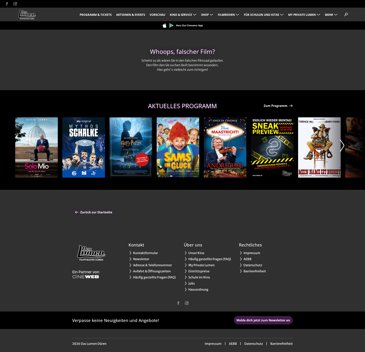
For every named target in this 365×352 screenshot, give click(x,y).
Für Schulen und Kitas (261, 15)
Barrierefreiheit (281, 344)
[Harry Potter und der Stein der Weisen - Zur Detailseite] (131, 147)
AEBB (233, 344)
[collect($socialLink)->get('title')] (7, 4)
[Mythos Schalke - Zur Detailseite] (83, 147)
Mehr (329, 15)
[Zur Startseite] (41, 14)
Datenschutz (253, 344)
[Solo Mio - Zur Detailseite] (36, 147)
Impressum (213, 344)
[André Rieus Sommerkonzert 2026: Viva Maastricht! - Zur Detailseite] (225, 147)
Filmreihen (226, 15)
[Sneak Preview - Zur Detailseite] (272, 147)
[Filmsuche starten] (346, 14)
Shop (205, 15)
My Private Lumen (302, 15)
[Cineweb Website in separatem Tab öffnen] (85, 276)
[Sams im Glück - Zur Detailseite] (178, 147)
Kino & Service (181, 15)
